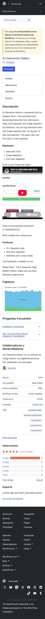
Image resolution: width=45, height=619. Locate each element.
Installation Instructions (13, 326)
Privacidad (7, 527)
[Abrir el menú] (41, 3)
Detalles (8, 78)
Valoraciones (11, 85)
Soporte (8, 98)
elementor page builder (33, 415)
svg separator (36, 430)
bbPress (7, 565)
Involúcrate (29, 535)
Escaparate (29, 514)
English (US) (37, 404)
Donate (28, 544)
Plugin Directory (9, 11)
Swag (27, 548)
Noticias (6, 518)
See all (39, 480)
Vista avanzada (9, 437)
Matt (6, 561)
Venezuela (13, 581)
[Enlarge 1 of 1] (39, 289)
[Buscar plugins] (29, 20)
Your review (7, 480)
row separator (36, 420)
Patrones (28, 527)
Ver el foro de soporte (12, 498)
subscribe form (36, 425)
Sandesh (10, 62)
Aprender (6, 535)
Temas (27, 518)
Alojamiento (7, 523)
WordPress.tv (9, 548)
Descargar (8, 69)
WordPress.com (11, 556)
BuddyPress (9, 570)
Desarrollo (9, 91)
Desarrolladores (9, 544)
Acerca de (7, 514)
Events (27, 539)
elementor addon (35, 410)
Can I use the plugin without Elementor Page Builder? (15, 335)
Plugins (27, 523)
